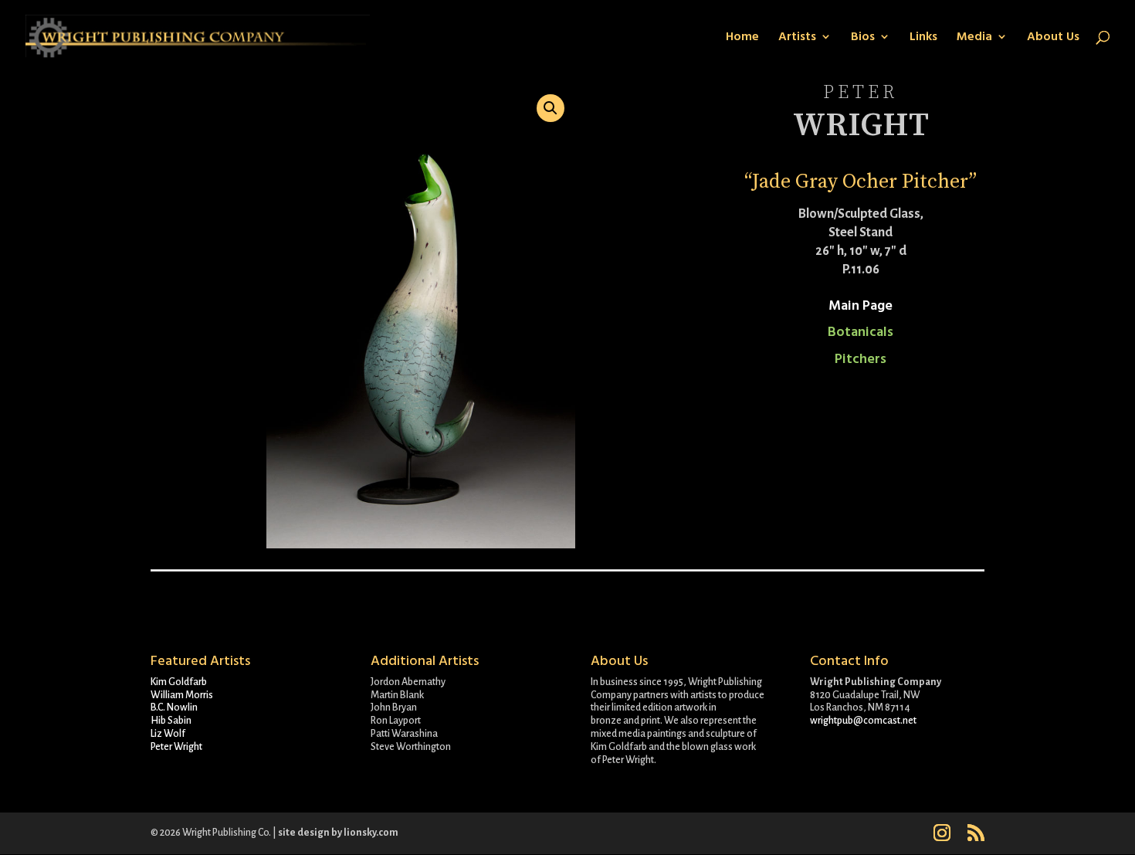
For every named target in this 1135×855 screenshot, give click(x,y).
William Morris (182, 695)
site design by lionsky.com (338, 832)
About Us (1053, 38)
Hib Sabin (171, 720)
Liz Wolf (168, 733)
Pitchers (860, 358)
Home (742, 38)
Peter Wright (176, 746)
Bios (863, 38)
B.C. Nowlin (174, 707)
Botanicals (860, 331)
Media (974, 38)
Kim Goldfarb (179, 682)
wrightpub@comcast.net (863, 720)
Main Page (860, 305)
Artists (797, 38)
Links (923, 38)
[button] (550, 108)
